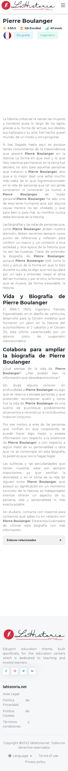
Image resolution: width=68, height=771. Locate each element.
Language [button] (21, 756)
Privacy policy (35, 762)
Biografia (23, 35)
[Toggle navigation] (63, 5)
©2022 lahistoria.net (34, 743)
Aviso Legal (11, 694)
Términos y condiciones (16, 724)
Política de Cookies (16, 713)
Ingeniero (47, 35)
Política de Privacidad (16, 702)
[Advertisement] (34, 78)
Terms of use (48, 756)
